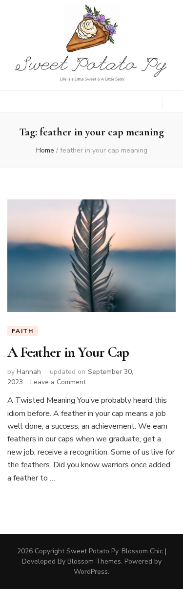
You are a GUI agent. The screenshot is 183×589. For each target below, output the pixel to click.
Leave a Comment (58, 382)
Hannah (29, 371)
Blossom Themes (94, 561)
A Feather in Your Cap (68, 352)
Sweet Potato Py (92, 551)
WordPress (91, 571)
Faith (23, 331)
